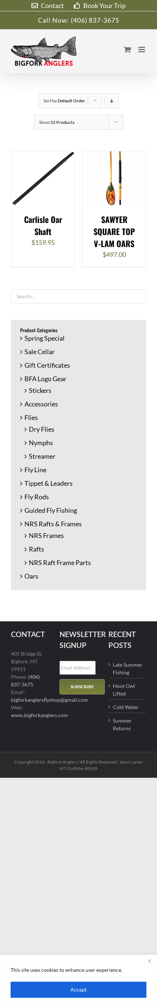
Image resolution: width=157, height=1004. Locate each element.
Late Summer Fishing (127, 668)
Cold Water (126, 707)
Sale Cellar (39, 352)
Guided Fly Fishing (50, 510)
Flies (31, 417)
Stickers (40, 390)
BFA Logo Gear (45, 379)
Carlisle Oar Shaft (43, 225)
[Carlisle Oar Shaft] (42, 156)
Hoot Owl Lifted (124, 690)
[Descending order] (111, 100)
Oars (31, 576)
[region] (78, 979)
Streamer (42, 456)
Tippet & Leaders (48, 483)
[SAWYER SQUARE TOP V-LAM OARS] (114, 156)
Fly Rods (36, 497)
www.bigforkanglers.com (39, 715)
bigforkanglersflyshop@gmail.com (49, 700)
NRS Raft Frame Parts (60, 562)
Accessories (41, 404)
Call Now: (54, 20)
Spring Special (44, 338)
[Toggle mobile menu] (142, 49)
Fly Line (35, 470)
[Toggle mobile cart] (127, 49)
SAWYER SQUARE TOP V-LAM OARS (114, 231)
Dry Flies (41, 429)
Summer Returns (122, 724)
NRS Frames (46, 535)
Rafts (36, 549)
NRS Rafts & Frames (53, 524)
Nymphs (41, 443)
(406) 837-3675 (95, 20)
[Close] (149, 960)
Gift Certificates (47, 365)
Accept (78, 989)
